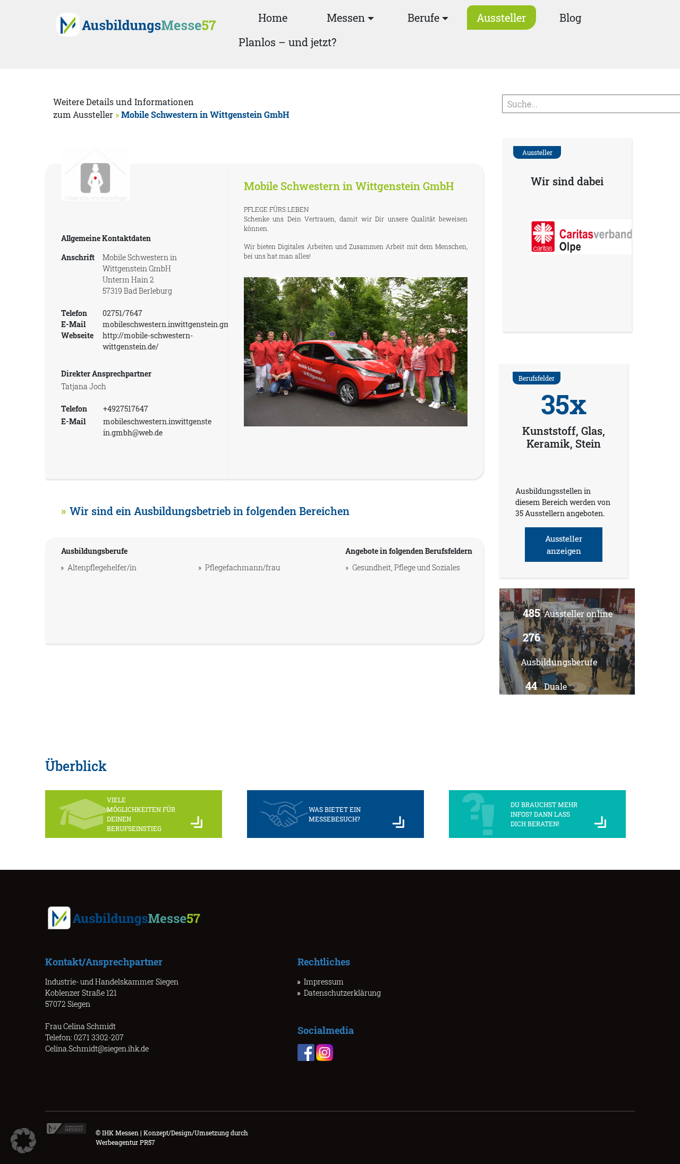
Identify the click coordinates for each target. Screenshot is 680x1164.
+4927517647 (125, 409)
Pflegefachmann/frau (242, 567)
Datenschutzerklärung (342, 993)
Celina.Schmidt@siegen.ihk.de (97, 1048)
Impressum (324, 982)
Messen (346, 17)
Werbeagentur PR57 (125, 1142)
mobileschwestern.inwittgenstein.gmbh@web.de (186, 324)
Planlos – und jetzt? (287, 42)
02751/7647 (122, 313)
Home (272, 17)
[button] (23, 1140)
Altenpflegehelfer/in (102, 567)
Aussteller (501, 17)
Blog (570, 17)
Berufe (423, 17)
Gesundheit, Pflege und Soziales (406, 567)
